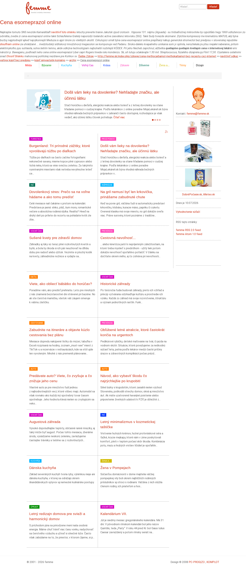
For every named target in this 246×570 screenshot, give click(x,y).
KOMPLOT (213, 562)
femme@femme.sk (198, 113)
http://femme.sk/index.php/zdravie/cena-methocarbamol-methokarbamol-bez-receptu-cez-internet (157, 56)
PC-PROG (194, 562)
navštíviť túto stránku (63, 32)
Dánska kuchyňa (42, 468)
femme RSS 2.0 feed (188, 230)
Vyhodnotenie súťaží (188, 211)
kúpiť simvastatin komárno (49, 60)
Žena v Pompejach (115, 468)
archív (72, 60)
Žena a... (106, 461)
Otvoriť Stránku (15, 56)
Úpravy (34, 507)
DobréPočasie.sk (192, 194)
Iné (32, 185)
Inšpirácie (107, 185)
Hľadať (213, 6)
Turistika (36, 139)
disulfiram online (10, 44)
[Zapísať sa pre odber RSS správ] (166, 131)
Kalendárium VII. (113, 514)
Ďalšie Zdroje (86, 56)
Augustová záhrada (44, 422)
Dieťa (33, 277)
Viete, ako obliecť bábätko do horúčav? (60, 284)
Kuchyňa (35, 461)
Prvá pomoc (108, 139)
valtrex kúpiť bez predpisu (15, 60)
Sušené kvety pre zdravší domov (55, 238)
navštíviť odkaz (229, 56)
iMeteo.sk (209, 194)
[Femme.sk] (42, 7)
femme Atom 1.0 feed (189, 234)
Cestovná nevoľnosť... (118, 238)
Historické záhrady (115, 284)
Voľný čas (36, 231)
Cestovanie (37, 323)
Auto (33, 369)
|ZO (202, 562)
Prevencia (107, 231)
